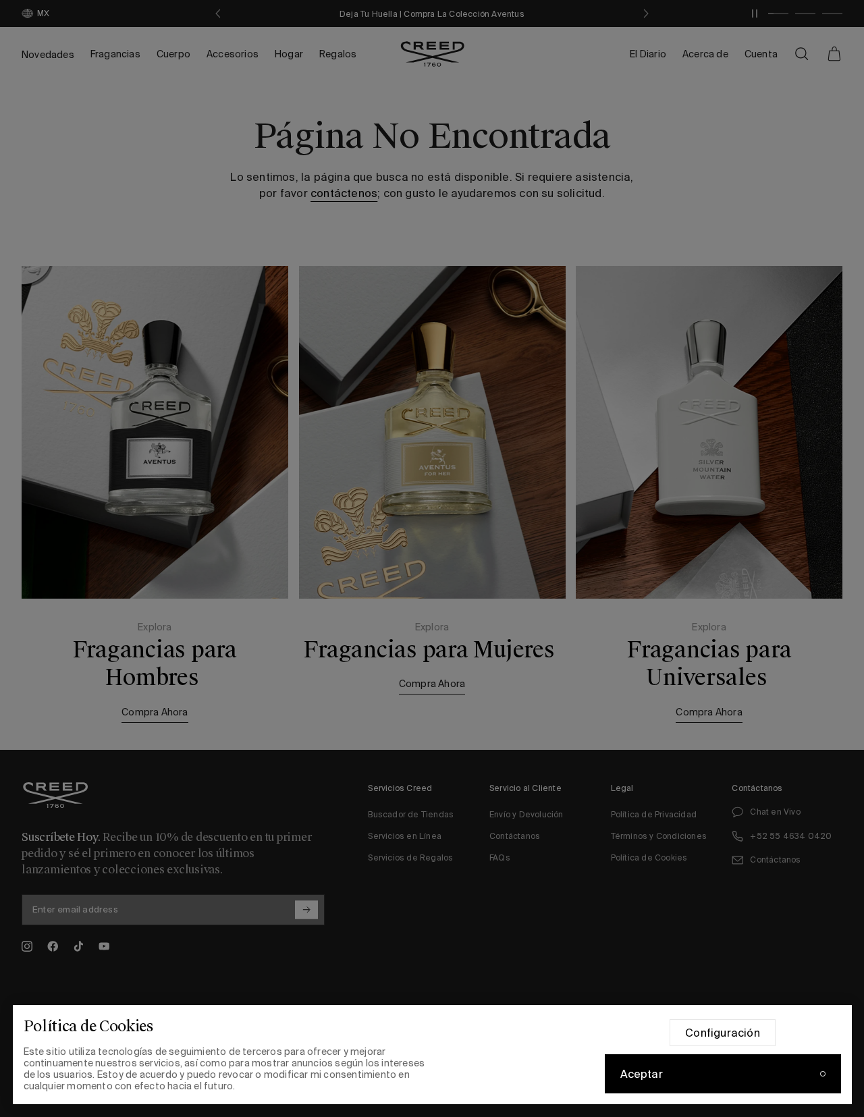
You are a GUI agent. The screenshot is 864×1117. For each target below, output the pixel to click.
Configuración (722, 1033)
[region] (432, 1054)
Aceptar (641, 1074)
